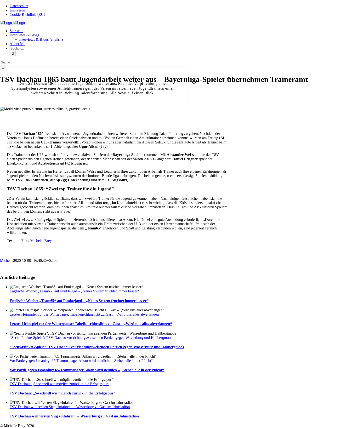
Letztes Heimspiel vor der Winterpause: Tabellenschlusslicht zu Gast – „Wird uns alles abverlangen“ (85, 314)
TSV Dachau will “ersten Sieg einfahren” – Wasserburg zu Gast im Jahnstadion (70, 407)
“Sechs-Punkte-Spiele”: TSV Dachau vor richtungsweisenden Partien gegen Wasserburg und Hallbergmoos (91, 338)
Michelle (6, 260)
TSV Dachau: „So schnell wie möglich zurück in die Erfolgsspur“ (59, 384)
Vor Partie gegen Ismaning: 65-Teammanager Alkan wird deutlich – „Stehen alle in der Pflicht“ (81, 361)
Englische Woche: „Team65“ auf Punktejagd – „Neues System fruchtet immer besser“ (74, 291)
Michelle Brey (41, 241)
